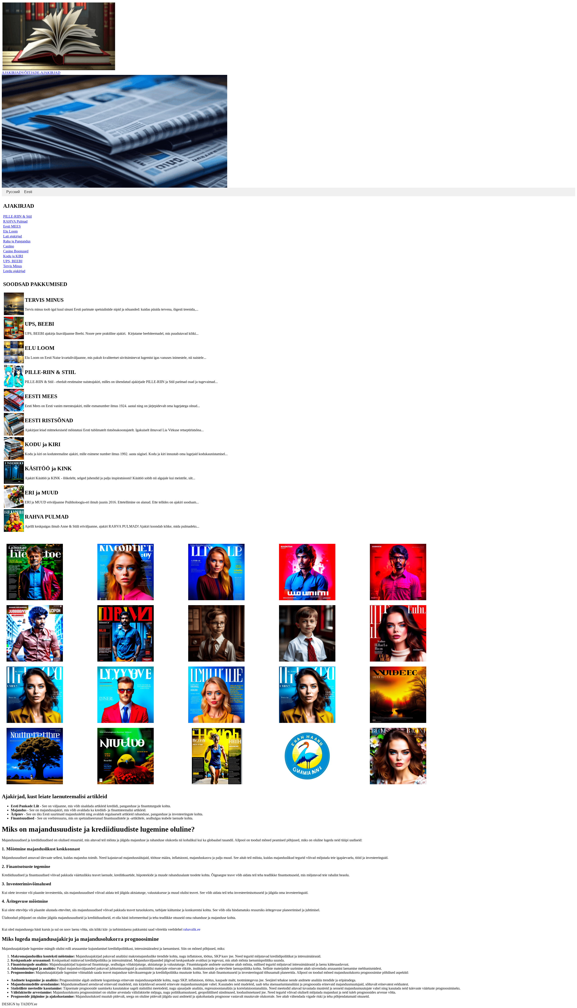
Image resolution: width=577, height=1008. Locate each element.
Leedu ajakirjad (14, 271)
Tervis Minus (12, 266)
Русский (13, 192)
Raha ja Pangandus (16, 241)
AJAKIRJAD (12, 73)
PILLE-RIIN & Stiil (17, 216)
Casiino (8, 246)
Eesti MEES (12, 226)
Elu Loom (10, 231)
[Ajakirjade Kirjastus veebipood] (58, 69)
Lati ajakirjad (12, 236)
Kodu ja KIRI (13, 256)
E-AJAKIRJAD (48, 73)
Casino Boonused (15, 251)
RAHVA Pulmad (15, 221)
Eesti (28, 192)
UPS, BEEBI (12, 261)
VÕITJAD (29, 73)
